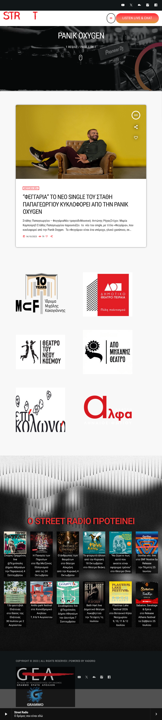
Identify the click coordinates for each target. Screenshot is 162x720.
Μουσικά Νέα (31, 188)
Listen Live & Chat (137, 18)
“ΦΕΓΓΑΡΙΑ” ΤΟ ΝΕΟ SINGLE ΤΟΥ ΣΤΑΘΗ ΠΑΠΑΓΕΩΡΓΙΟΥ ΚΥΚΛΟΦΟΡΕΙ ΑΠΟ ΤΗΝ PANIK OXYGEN (75, 204)
